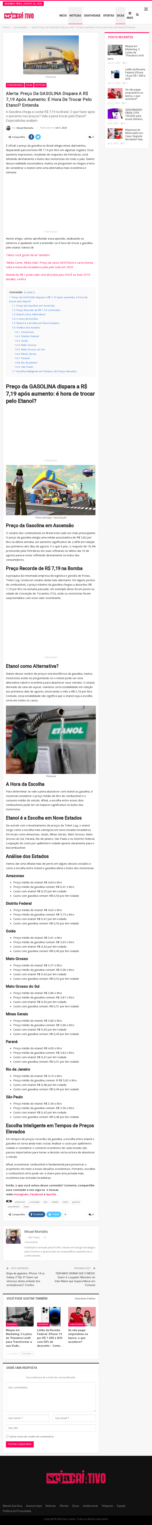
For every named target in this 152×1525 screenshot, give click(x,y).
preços (26, 1207)
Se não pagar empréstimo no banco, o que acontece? (134, 94)
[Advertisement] (51, 204)
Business (12, 1324)
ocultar (29, 292)
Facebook (36, 1194)
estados (55, 1202)
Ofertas (108, 15)
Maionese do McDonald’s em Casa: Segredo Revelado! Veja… (134, 134)
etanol (65, 1202)
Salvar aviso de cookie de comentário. (31, 1436)
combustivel (20, 1202)
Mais (130, 17)
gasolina (76, 1202)
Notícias (75, 15)
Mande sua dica (12, 1505)
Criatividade (92, 15)
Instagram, (22, 1194)
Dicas (120, 15)
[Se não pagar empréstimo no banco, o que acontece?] (82, 1316)
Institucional (90, 1505)
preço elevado (13, 1207)
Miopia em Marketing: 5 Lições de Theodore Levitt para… (126, 52)
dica (45, 1202)
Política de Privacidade (17, 1511)
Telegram (107, 1505)
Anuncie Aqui (34, 1505)
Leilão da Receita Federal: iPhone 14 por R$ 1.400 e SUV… (135, 74)
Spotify (51, 1194)
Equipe (121, 1505)
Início (63, 15)
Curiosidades (15, 85)
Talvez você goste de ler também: (28, 255)
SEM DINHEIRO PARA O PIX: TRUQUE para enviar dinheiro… (134, 114)
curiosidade (34, 1202)
